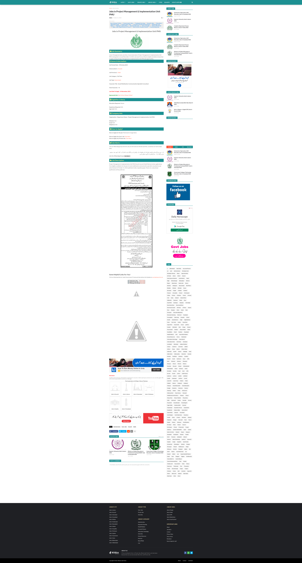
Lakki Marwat (184, 373)
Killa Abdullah (186, 366)
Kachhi (174, 351)
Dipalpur (173, 310)
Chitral (184, 295)
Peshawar (179, 422)
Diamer (189, 307)
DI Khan (184, 307)
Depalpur (182, 302)
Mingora (182, 395)
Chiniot (173, 295)
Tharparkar (186, 466)
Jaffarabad (176, 344)
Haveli (175, 332)
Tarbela (184, 461)
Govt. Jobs (124, 426)
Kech (168, 361)
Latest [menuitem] (122, 2)
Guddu (179, 322)
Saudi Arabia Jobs (134, 25)
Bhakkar (169, 288)
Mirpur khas (169, 397)
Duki (186, 310)
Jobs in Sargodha (113, 528)
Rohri (168, 437)
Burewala (169, 290)
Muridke (184, 400)
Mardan (186, 388)
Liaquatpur (174, 378)
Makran (174, 383)
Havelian (180, 332)
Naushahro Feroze (178, 407)
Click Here (142, 280)
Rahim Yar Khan (170, 432)
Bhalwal (174, 288)
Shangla (188, 444)
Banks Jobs (181, 283)
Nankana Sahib (177, 405)
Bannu (186, 283)
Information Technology (172, 339)
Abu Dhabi (179, 268)
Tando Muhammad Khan (172, 461)
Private (175, 427)
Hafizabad (174, 327)
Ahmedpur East (185, 271)
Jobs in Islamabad (113, 514)
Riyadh (187, 434)
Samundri (189, 439)
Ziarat (179, 476)
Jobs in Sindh (170, 512)
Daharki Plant (183, 297)
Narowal (184, 405)
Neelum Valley (177, 410)
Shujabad (180, 449)
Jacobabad (169, 344)
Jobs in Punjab (146, 25)
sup (178, 454)
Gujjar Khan (169, 324)
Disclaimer (169, 538)
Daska (180, 300)
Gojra (168, 322)
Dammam (175, 300)
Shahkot (183, 444)
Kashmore (179, 358)
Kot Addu (169, 371)
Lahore (178, 373)
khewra (184, 363)
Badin (188, 278)
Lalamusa (169, 376)
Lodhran (180, 378)
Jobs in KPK (169, 514)
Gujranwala (176, 324)
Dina (168, 310)
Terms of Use (170, 536)
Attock (179, 275)
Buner (184, 288)
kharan (174, 363)
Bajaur (168, 283)
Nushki (168, 417)
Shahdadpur (176, 444)
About (168, 527)
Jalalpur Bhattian (183, 344)
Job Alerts (169, 529)
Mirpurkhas (185, 397)
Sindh (119, 72)
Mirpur (187, 395)
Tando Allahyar (179, 458)
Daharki (177, 297)
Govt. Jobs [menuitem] (131, 2)
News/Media (169, 412)
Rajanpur (188, 432)
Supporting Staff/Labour (186, 454)
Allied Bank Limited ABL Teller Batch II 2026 (183, 103)
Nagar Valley (169, 405)
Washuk (179, 473)
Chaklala (180, 290)
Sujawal (168, 454)
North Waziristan (178, 415)
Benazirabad (181, 285)
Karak (173, 358)
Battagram (175, 285)
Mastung (169, 390)
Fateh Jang (176, 317)
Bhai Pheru (188, 285)
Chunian (189, 295)
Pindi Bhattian (186, 422)
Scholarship (169, 444)
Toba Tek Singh (175, 468)
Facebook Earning (140, 23)
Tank (180, 461)
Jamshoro (174, 346)
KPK (183, 147)
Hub (176, 334)
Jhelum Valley (184, 349)
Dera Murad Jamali (171, 307)
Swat (173, 456)
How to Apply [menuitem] (176, 2)
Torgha (181, 468)
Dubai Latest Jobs (126, 24)
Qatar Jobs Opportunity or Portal (121, 27)
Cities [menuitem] (160, 2)
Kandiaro (180, 356)
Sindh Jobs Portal (156, 25)
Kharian (179, 363)
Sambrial (183, 439)
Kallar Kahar (169, 354)
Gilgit (181, 319)
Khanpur (169, 363)
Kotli (179, 371)
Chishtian (179, 295)
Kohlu (186, 368)
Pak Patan (184, 417)
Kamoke (169, 356)
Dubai (182, 310)
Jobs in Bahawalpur (113, 540)
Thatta (168, 468)
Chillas (168, 295)
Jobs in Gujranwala (113, 535)
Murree (189, 400)
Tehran (187, 463)
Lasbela (179, 376)
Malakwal (186, 383)
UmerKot (183, 471)
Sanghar (169, 441)
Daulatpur (175, 302)
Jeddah (186, 346)
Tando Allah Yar (170, 458)
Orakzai (178, 417)
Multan (179, 400)
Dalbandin (169, 300)
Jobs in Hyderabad (113, 521)
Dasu (185, 300)
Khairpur (179, 361)
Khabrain (173, 361)
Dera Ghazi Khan (170, 305)
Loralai (185, 378)
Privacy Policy (170, 534)
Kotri (183, 371)
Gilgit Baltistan (187, 319)
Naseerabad (169, 407)
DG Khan (179, 307)
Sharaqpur (169, 446)
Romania (173, 437)
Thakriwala (176, 466)
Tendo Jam (169, 466)
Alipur (178, 273)
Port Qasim (169, 427)
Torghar (186, 468)
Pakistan (189, 417)
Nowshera (186, 415)
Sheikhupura (181, 446)
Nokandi (176, 412)
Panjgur (175, 419)
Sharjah (175, 446)
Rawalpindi (175, 434)
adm (171, 271)
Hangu (184, 327)
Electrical (179, 315)
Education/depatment (177, 312)
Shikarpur (169, 449)
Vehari (168, 473)
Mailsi (186, 380)
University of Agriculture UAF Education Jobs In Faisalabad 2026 (182, 13)
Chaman (169, 293)
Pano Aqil (180, 419)
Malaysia (169, 385)
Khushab (169, 366)
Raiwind (177, 432)
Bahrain (187, 280)
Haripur (189, 327)
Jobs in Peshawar (113, 531)
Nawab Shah (186, 407)
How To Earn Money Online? (125, 95)
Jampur (168, 346)
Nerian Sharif (184, 410)
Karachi (120, 68)
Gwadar (169, 327)
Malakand (180, 383)
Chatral (180, 293)
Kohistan (181, 368)
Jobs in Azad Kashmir (171, 519)
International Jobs (171, 341)
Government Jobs (128, 23)
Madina (181, 380)
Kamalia (189, 354)
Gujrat (182, 324)
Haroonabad (169, 329)
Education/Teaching (171, 315)
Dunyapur (169, 312)
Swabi (168, 456)
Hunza (178, 336)
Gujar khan (185, 322)
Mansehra (174, 388)
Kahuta (179, 351)
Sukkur (173, 454)
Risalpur (182, 434)
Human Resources (171, 336)
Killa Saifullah (170, 368)
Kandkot (186, 356)
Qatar (185, 429)
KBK (188, 358)
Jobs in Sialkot (112, 526)
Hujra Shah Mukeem (183, 334)
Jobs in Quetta (112, 533)
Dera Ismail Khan (179, 305)
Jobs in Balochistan (171, 517)
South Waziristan (179, 451)
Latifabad (185, 376)
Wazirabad (185, 473)
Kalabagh (185, 351)
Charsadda (175, 293)
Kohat (176, 368)
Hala (180, 327)
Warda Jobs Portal (122, 560)
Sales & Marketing (176, 439)
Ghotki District (175, 319)
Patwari (173, 422)
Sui (186, 451)
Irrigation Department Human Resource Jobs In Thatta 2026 (181, 26)
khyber (179, 366)
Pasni (185, 419)
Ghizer (187, 317)
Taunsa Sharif (177, 463)
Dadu (172, 297)
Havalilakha (169, 332)
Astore (174, 275)
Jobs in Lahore (112, 510)
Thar (181, 466)
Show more (161, 436)
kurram (168, 373)
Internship (179, 341)
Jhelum (178, 349)
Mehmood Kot (170, 393)
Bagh (168, 280)
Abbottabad (172, 268)
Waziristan (169, 476)
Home (110, 8)
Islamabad (185, 341)
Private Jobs (181, 427)
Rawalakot (169, 434)
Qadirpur (169, 429)
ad (167, 271)
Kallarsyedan (177, 354)
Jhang (173, 349)
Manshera (180, 388)
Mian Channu (178, 393)
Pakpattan (169, 419)
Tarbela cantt (170, 463)
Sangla (174, 441)
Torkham (169, 471)
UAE (178, 471)
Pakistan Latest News (122, 25)
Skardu (173, 451)
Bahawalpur (181, 280)
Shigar (187, 446)
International (182, 339)
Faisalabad (185, 315)
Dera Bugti (188, 302)
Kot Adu (174, 371)
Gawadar (182, 317)
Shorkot (175, 449)
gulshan (187, 324)
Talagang (177, 456)
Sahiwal (185, 437)
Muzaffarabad (176, 402)
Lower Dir (169, 380)
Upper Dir (189, 471)
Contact (168, 532)
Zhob (175, 476)
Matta (179, 390)
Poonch (184, 424)
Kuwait (173, 373)
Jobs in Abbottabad (113, 542)
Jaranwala (180, 346)
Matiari (174, 390)
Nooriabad (182, 412)
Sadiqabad (179, 437)
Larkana (174, 376)
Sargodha (179, 441)
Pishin (174, 424)
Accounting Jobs (154, 27)
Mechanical (184, 390)
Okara (173, 417)
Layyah (168, 378)
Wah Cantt (174, 473)
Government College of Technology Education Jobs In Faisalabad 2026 (155, 452)
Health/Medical (170, 334)
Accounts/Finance (186, 268)
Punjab (169, 147)
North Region (170, 415)
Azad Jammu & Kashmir (172, 278)
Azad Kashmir (182, 278)
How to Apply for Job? (172, 541)
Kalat (190, 351)
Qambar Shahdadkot (177, 429)
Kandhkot (175, 356)
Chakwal (185, 290)
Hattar (188, 329)
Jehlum (168, 349)
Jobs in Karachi (112, 512)
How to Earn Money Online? (140, 27)
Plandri (179, 424)
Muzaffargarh (184, 402)
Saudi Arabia (185, 441)
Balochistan (174, 283)
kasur (184, 358)
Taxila (183, 463)
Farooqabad (169, 317)
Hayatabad (186, 332)
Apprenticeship (185, 273)
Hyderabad (183, 336)
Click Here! (127, 136)
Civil (168, 297)
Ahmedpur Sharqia (171, 273)
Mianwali (184, 393)
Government (118, 80)
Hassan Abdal (183, 329)
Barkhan (169, 285)
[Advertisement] (136, 372)
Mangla (168, 388)
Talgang (182, 456)
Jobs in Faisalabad (113, 517)
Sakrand (169, 439)
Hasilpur (176, 329)
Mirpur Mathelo (177, 397)
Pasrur (190, 419)
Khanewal (185, 361)
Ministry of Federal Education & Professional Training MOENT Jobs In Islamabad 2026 (136, 453)
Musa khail (169, 402)
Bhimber (180, 288)
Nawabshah (169, 410)
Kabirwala (169, 351)
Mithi (168, 400)
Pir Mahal (169, 424)
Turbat (174, 471)
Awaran (183, 275)
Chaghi (174, 290)
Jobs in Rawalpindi (113, 524)
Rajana (182, 432)
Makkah (169, 383)
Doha (178, 310)
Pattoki (168, 422)
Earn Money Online (115, 23)
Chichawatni (186, 293)
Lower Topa (175, 380)
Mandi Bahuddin (185, 385)
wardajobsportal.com (157, 277)
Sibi (190, 449)
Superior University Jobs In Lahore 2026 (117, 452)
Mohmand (173, 400)
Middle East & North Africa (172, 395)
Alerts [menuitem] (167, 2)
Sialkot (185, 449)
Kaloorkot (184, 354)
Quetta (189, 429)
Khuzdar (174, 366)
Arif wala (169, 275)
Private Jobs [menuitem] (141, 2)
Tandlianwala (189, 456)
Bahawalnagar (174, 280)
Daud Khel (169, 302)
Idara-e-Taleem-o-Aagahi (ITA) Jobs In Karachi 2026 (183, 110)
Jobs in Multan (112, 519)
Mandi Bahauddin (176, 385)
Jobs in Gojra (112, 538)
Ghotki (168, 319)
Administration (116, 8)
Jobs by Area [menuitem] (152, 2)
